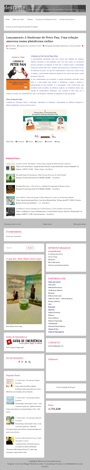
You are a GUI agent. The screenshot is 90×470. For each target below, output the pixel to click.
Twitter (30, 141)
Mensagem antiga (79, 224)
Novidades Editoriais (60, 46)
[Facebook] (18, 361)
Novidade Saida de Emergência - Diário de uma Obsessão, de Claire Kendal (41, 175)
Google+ (40, 141)
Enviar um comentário (13, 236)
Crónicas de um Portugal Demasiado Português (21, 27)
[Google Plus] (21, 361)
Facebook (20, 141)
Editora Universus (55, 296)
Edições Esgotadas (55, 321)
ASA (49, 304)
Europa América (54, 301)
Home (7, 19)
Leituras (30, 19)
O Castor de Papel (74, 46)
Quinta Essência (54, 312)
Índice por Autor (18, 19)
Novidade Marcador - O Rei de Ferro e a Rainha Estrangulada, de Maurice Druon (43, 186)
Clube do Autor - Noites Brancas (60, 298)
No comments (11, 48)
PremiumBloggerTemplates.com (55, 464)
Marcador (52, 285)
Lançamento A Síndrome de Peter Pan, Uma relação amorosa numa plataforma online (42, 39)
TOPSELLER (52, 323)
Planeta (51, 315)
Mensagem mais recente (12, 224)
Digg (58, 141)
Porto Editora (53, 318)
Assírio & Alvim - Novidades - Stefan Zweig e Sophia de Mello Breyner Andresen (43, 164)
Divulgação (49, 46)
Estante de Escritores (67, 19)
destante (44, 461)
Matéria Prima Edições (56, 326)
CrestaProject (18, 464)
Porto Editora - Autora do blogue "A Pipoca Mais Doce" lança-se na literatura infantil (45, 197)
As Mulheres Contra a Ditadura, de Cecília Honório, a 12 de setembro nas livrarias (44, 209)
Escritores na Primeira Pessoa (46, 19)
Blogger (72, 387)
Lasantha (40, 464)
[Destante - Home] (45, 12)
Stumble (49, 141)
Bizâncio (51, 293)
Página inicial (47, 224)
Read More (49, 169)
